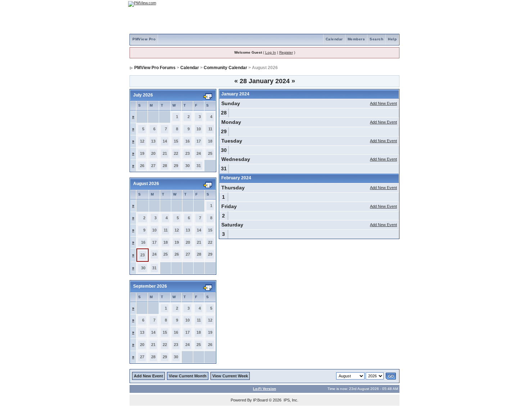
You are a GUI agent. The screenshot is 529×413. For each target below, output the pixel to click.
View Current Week (230, 376)
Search (376, 39)
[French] (390, 4)
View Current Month (188, 376)
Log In (270, 52)
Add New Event (383, 103)
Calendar (334, 39)
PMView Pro (143, 39)
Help (392, 39)
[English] (371, 4)
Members (356, 39)
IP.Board (260, 400)
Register (286, 52)
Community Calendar (225, 67)
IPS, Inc (290, 400)
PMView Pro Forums (155, 67)
